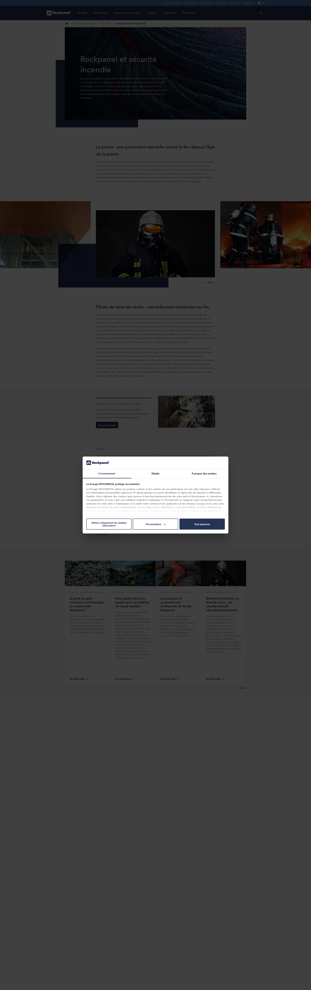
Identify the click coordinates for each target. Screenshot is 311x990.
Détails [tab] (156, 473)
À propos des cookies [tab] (204, 473)
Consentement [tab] (106, 473)
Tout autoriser (202, 524)
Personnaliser (153, 524)
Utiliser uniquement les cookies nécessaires (109, 524)
